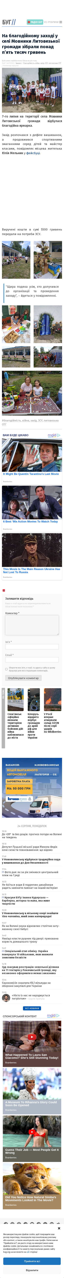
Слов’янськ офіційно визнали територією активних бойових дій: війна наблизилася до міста (16, 726)
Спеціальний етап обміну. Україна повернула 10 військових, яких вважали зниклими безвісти (27, 954)
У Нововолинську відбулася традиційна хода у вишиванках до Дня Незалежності (31, 861)
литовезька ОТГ (55, 63)
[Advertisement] (33, 10)
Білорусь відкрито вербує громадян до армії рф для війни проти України (34, 726)
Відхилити (32, 1270)
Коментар (12, 613)
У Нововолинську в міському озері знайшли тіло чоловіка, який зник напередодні (30, 915)
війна (37, 63)
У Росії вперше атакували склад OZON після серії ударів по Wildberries (52, 723)
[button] (59, 1228)
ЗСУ (46, 63)
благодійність (28, 63)
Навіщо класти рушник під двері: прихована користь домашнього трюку (30, 940)
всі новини (32, 1008)
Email (9, 655)
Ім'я (8, 642)
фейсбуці (33, 153)
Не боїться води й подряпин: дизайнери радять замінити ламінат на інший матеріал (30, 886)
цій (28, 1252)
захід (42, 63)
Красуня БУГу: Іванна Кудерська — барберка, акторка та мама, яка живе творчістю (26, 900)
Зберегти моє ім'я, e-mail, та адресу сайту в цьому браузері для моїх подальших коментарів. (32, 669)
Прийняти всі (32, 1261)
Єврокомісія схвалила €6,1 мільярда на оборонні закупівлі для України (26, 984)
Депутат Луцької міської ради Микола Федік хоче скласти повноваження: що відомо (29, 848)
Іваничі (18, 63)
